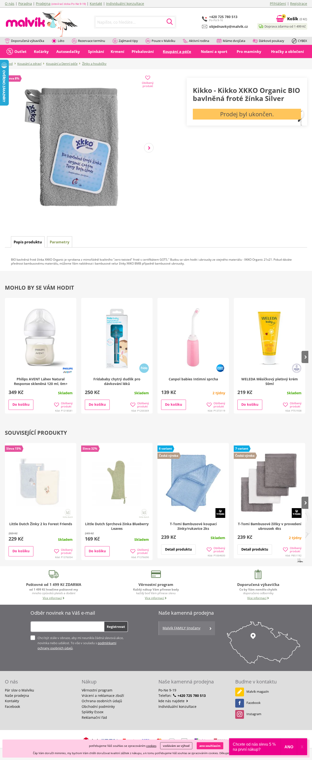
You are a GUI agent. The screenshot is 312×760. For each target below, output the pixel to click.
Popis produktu (28, 241)
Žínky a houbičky (94, 63)
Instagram (253, 714)
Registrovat (116, 626)
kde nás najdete (171, 701)
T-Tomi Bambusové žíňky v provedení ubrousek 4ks (269, 526)
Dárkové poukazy (271, 41)
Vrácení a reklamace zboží (103, 695)
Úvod (9, 63)
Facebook (12, 706)
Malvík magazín (257, 691)
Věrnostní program (97, 690)
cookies (151, 746)
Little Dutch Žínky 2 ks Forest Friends (40, 524)
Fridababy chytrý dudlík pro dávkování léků (116, 381)
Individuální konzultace (125, 3)
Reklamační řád (94, 717)
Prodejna (43, 3)
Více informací (52, 598)
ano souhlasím (210, 746)
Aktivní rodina (199, 41)
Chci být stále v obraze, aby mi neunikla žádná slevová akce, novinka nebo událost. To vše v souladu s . (81, 643)
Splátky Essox (92, 712)
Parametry (59, 241)
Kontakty (12, 701)
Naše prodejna (17, 695)
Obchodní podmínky (98, 706)
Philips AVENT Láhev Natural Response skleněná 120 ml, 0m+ (41, 381)
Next (149, 148)
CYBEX (302, 41)
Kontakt (96, 3)
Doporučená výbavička (27, 41)
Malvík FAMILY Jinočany (181, 628)
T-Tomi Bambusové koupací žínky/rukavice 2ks (193, 526)
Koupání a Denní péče (62, 63)
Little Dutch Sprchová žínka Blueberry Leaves (117, 526)
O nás (9, 3)
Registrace (298, 3)
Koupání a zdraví (29, 63)
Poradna (25, 3)
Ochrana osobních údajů (102, 701)
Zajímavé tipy (128, 41)
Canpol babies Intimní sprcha (193, 379)
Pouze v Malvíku (163, 41)
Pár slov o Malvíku (19, 690)
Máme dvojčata (234, 41)
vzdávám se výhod (176, 746)
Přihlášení (278, 3)
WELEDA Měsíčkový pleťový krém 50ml (269, 381)
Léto (61, 41)
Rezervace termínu (91, 41)
